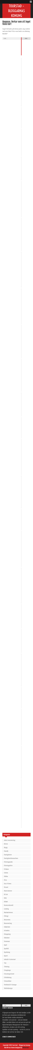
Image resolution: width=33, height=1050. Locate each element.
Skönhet (7, 938)
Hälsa (6, 876)
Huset (6, 887)
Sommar (7, 941)
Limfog (6, 909)
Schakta (6, 930)
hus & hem (7, 883)
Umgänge (7, 970)
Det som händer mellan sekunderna (12, 1017)
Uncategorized (9, 974)
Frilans (6, 869)
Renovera (7, 920)
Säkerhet (7, 927)
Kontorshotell (8, 905)
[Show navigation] (31, 2)
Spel (5, 945)
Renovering (8, 923)
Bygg (5, 847)
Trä (5, 963)
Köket (6, 902)
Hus (5, 880)
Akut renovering (9, 840)
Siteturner (26, 1047)
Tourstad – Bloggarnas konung (16, 11)
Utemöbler (7, 981)
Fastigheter (8, 855)
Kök (5, 898)
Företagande (8, 862)
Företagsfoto (8, 865)
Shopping (7, 934)
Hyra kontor (8, 891)
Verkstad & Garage (10, 985)
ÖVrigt (6, 916)
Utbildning (7, 977)
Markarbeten (8, 912)
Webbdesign (8, 988)
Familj (6, 851)
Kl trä (6, 894)
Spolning (7, 952)
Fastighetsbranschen (11, 858)
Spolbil (6, 948)
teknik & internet (10, 959)
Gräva (6, 873)
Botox (6, 844)
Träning (6, 967)
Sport (6, 956)
